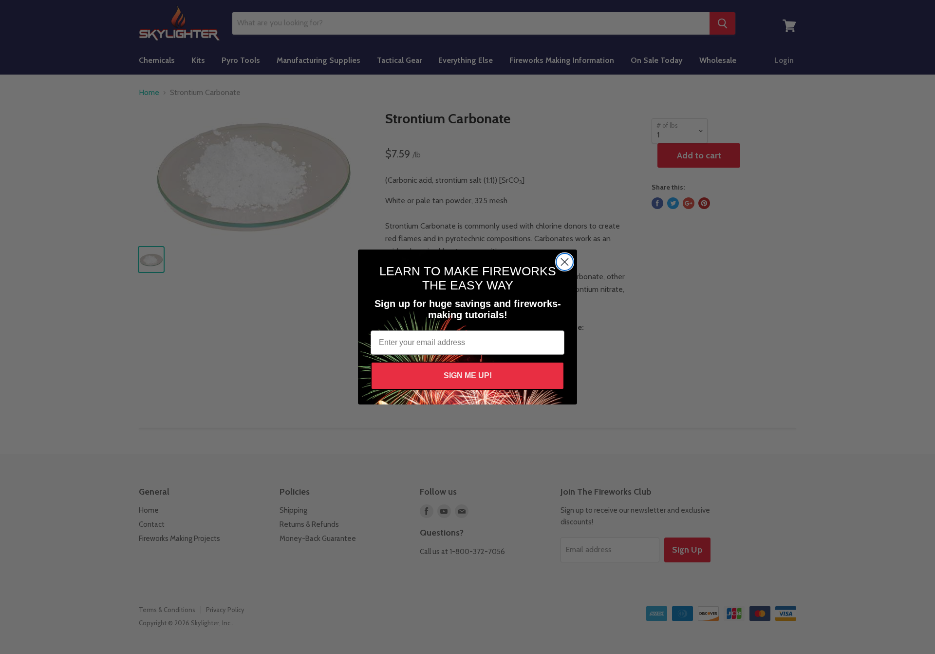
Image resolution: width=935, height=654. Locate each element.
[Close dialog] (564, 261)
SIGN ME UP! (468, 375)
